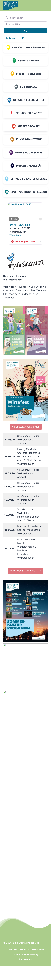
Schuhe (14, 219)
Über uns (12, 949)
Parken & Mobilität (28, 165)
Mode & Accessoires (29, 152)
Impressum (25, 959)
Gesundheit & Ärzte (28, 113)
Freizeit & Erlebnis (28, 73)
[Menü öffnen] (45, 5)
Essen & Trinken (28, 60)
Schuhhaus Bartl (20, 224)
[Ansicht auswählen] (23, 38)
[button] (26, 241)
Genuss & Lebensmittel (28, 100)
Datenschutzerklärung (25, 954)
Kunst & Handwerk (29, 139)
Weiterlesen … (17, 235)
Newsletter (38, 949)
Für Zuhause (28, 86)
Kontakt (24, 949)
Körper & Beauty (29, 126)
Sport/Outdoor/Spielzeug (29, 192)
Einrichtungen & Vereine (28, 47)
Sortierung (10, 38)
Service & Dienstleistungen (29, 178)
